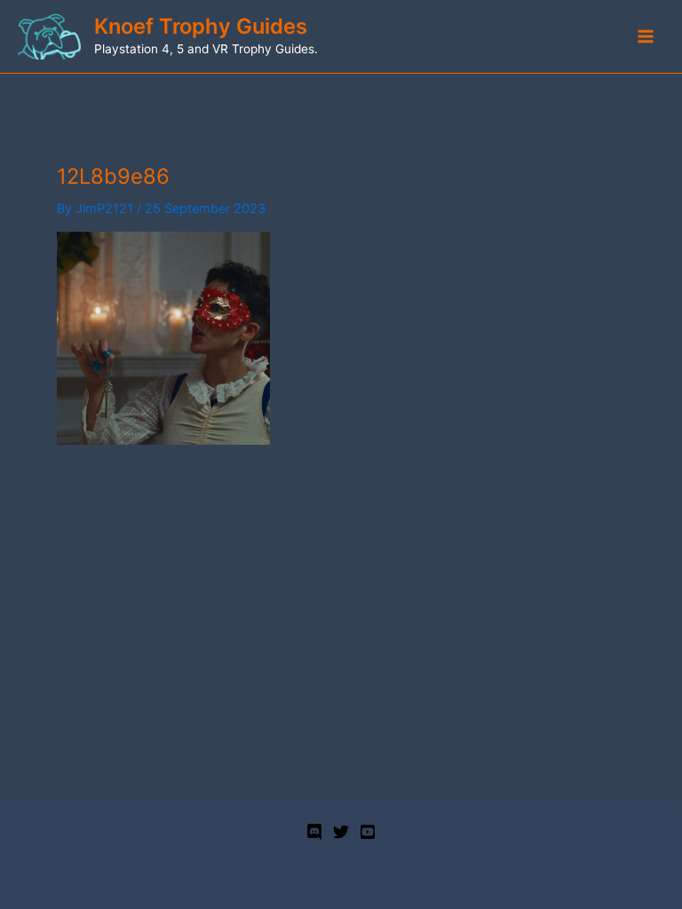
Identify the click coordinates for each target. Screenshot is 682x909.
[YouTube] (368, 832)
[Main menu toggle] (645, 36)
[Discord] (314, 832)
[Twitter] (341, 832)
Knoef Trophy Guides (200, 26)
